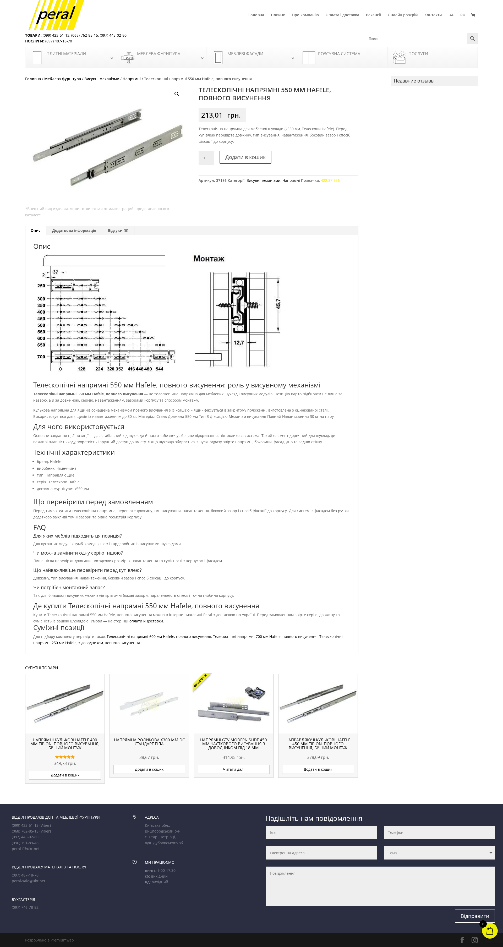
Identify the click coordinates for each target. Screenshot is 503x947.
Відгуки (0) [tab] (118, 230)
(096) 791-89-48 (25, 842)
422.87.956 (330, 180)
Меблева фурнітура (62, 78)
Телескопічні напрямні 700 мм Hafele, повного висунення (265, 636)
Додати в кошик (245, 157)
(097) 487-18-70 (58, 41)
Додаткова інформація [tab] (74, 230)
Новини (278, 15)
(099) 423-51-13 (55, 35)
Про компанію (305, 15)
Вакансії (373, 15)
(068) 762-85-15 (84, 35)
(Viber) (45, 825)
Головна (256, 15)
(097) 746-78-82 (25, 907)
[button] (177, 94)
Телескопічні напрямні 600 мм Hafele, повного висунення (159, 636)
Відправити (475, 915)
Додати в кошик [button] (65, 775)
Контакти (433, 15)
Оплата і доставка (342, 15)
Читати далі (233, 769)
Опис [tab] (35, 230)
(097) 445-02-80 (113, 35)
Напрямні (132, 78)
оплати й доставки (146, 620)
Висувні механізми (101, 78)
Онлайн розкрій (403, 15)
